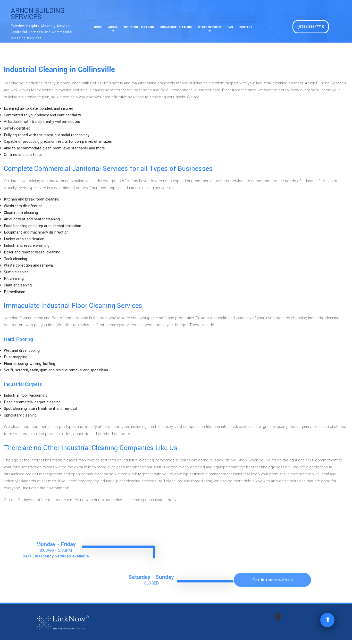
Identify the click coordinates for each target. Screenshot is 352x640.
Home (98, 27)
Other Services (209, 27)
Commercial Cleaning (176, 27)
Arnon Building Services (38, 14)
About (113, 27)
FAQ (230, 27)
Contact (246, 27)
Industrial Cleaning (139, 27)
